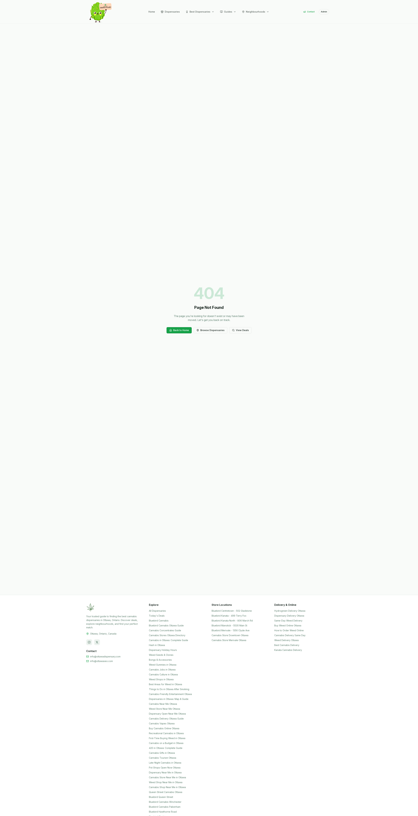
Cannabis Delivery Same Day (289, 635)
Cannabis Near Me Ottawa (163, 703)
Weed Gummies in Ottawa (162, 664)
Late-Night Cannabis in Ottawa (165, 762)
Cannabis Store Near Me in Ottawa (167, 777)
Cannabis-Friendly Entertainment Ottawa (170, 694)
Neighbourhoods (255, 11)
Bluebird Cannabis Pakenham (164, 806)
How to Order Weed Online (289, 630)
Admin (324, 11)
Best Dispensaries (200, 11)
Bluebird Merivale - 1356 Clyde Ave (230, 630)
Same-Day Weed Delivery (288, 620)
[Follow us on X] (97, 642)
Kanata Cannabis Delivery (288, 650)
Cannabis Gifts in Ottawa (162, 752)
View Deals (242, 330)
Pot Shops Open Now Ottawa (164, 767)
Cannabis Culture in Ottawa (163, 674)
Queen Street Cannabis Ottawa (165, 792)
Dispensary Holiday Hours (163, 650)
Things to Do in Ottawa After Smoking (169, 689)
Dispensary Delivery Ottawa (289, 615)
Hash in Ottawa (157, 645)
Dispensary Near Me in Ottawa (165, 772)
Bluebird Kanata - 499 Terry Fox (229, 615)
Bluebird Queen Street (161, 797)
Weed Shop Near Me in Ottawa (165, 782)
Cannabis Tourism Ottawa (162, 757)
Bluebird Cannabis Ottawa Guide (166, 625)
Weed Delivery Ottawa (286, 640)
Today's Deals (157, 615)
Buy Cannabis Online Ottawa (164, 728)
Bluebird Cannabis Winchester (165, 801)
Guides (228, 11)
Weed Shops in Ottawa (161, 679)
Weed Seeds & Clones (161, 654)
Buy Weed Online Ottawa (287, 625)
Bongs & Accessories (160, 659)
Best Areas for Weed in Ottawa (165, 684)
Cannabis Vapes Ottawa (162, 723)
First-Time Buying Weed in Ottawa (167, 738)
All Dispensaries (157, 610)
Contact (311, 11)
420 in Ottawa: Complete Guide (165, 748)
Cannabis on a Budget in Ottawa (166, 743)
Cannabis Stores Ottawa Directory (167, 635)
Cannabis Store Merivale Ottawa (229, 640)
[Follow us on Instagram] (89, 642)
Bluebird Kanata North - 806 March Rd (232, 620)
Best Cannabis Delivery (286, 645)
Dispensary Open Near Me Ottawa (167, 713)
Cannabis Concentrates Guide (165, 630)
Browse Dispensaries (212, 330)
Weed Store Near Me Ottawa (164, 708)
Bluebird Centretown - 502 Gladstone (232, 610)
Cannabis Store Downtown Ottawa (230, 635)
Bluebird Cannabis (159, 620)
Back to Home (181, 330)
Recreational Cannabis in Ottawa (166, 733)
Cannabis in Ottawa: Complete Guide (168, 640)
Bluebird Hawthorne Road (163, 811)
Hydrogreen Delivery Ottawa (289, 610)
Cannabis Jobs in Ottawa (162, 669)
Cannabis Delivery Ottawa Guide (166, 718)
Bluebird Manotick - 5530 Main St (229, 625)
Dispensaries (172, 11)
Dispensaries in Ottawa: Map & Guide (168, 699)
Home (151, 11)
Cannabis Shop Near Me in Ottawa (167, 787)
